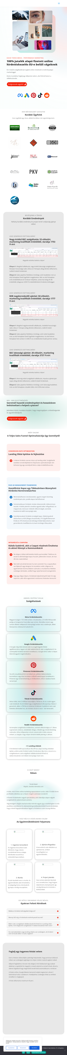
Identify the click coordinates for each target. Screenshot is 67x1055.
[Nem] (65, 1050)
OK (23, 1052)
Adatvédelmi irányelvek (38, 1052)
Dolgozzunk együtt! (15, 84)
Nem (28, 1052)
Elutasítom (23, 1048)
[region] (22, 1044)
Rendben (34, 1048)
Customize (11, 1048)
